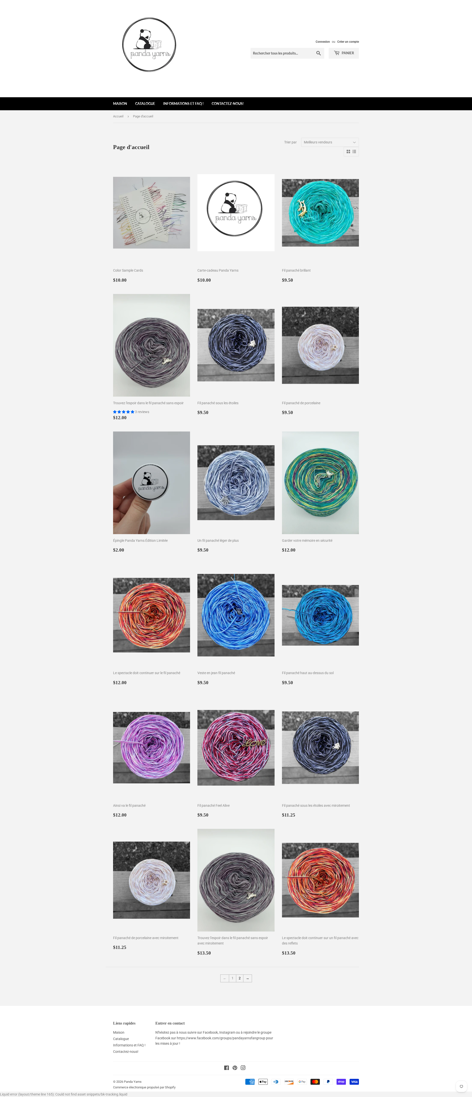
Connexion (323, 41)
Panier (347, 53)
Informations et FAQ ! (183, 103)
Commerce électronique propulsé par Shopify (144, 1087)
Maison (120, 103)
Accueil (118, 116)
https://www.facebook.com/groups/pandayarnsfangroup (221, 1038)
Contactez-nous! (228, 103)
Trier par (290, 142)
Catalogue (145, 103)
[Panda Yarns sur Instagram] (243, 1068)
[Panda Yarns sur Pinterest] (234, 1068)
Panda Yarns (133, 1081)
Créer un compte (348, 41)
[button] (124, 412)
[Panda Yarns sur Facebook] (226, 1068)
